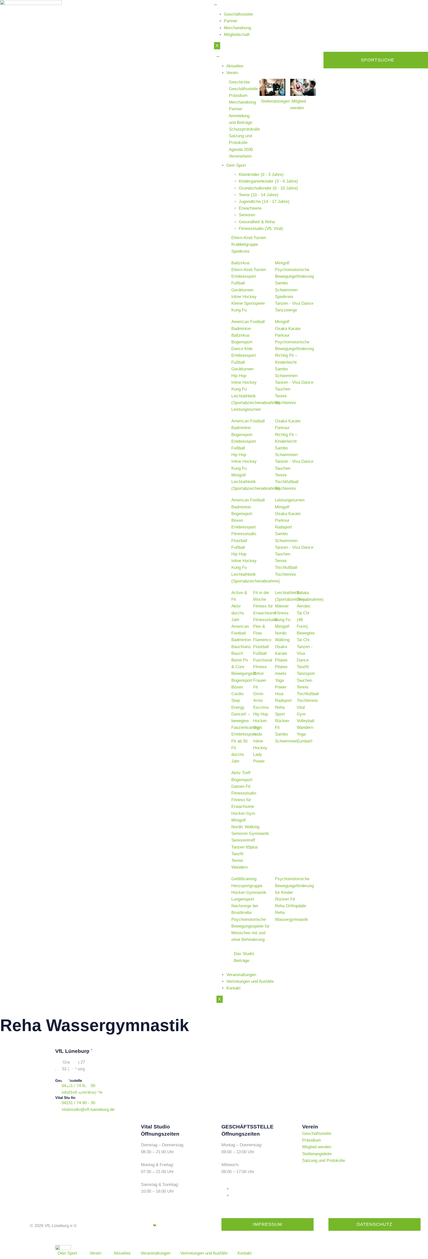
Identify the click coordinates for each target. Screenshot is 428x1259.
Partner (231, 21)
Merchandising (237, 28)
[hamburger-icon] (215, 4)
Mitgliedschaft (237, 34)
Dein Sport (236, 165)
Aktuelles (234, 66)
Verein (232, 72)
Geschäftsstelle (238, 14)
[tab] (277, 174)
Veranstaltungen (241, 974)
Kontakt (233, 988)
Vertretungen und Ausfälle (250, 981)
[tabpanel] (272, 244)
